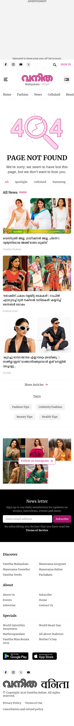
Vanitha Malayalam (15, 564)
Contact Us (46, 605)
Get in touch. (54, 58)
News (38, 94)
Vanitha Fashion (12, 249)
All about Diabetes (51, 634)
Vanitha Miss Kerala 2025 (16, 640)
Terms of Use (33, 703)
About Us (9, 594)
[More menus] (6, 79)
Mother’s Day (48, 639)
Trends (7, 372)
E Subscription (67, 79)
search (54, 64)
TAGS (37, 396)
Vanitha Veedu (12, 574)
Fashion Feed (10, 311)
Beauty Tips (24, 416)
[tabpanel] (37, 287)
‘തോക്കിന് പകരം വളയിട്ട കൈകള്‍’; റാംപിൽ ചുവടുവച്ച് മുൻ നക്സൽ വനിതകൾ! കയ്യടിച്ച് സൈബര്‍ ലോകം (32, 300)
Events (7, 600)
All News (10, 192)
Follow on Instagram (35, 460)
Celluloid (54, 94)
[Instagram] (13, 64)
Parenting (59, 182)
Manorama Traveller (16, 569)
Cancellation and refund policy (23, 709)
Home (7, 94)
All (7, 182)
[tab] (6, 182)
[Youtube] (21, 64)
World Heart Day (50, 625)
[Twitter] (28, 64)
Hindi (45, 84)
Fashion (22, 94)
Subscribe (45, 594)
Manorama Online (51, 569)
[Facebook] (6, 64)
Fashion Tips (20, 407)
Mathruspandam (14, 634)
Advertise (9, 605)
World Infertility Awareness (14, 626)
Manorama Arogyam (52, 564)
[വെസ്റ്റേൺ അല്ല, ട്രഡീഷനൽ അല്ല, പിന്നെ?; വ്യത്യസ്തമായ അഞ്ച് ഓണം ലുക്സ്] (37, 216)
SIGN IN (66, 64)
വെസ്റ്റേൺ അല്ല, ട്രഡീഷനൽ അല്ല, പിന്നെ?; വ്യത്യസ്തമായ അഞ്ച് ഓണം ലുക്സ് (31, 241)
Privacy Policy (12, 703)
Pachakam (45, 574)
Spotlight (21, 182)
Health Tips (49, 416)
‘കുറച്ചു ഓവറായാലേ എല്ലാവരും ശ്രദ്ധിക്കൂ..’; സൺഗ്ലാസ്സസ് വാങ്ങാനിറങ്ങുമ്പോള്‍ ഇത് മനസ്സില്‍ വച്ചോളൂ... (34, 362)
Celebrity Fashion (50, 407)
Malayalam (32, 84)
